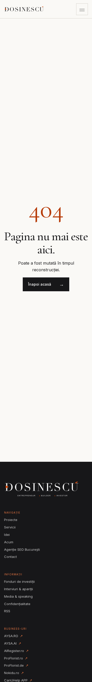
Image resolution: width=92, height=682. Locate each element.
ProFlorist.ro (16, 658)
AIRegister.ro (16, 651)
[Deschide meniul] (82, 9)
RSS (7, 611)
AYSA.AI (12, 643)
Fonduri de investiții (19, 581)
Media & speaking (18, 596)
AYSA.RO (13, 636)
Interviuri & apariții (18, 589)
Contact (10, 557)
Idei (7, 535)
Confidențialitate (17, 604)
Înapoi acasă (46, 284)
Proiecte (10, 520)
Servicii (10, 527)
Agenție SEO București (22, 549)
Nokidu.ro (14, 673)
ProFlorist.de (16, 665)
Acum (8, 542)
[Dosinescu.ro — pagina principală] (24, 9)
